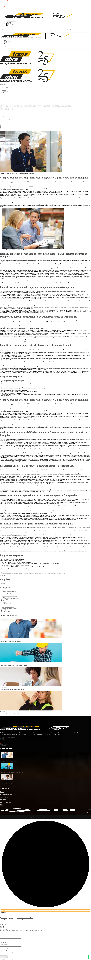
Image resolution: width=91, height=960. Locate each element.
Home (4, 115)
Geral (4, 602)
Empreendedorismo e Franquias (9, 596)
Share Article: (2, 575)
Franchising (31, 186)
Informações (5, 604)
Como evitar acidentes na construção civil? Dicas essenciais (12, 713)
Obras (4, 609)
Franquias (5, 117)
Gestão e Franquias (7, 603)
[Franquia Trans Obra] (27, 65)
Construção (5, 592)
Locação (4, 606)
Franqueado (5, 599)
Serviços (4, 610)
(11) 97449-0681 (7, 5)
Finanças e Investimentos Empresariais (11, 598)
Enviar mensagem (3, 957)
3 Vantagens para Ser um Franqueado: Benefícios (10, 641)
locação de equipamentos (8, 607)
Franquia (5, 600)
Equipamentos (6, 597)
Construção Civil (6, 593)
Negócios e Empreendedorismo (9, 608)
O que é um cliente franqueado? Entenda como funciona (12, 689)
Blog (4, 116)
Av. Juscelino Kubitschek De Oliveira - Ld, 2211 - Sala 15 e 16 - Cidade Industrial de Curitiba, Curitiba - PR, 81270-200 (23, 930)
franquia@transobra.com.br (5, 744)
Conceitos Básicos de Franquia (9, 591)
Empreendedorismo (7, 594)
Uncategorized (6, 611)
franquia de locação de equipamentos (15, 29)
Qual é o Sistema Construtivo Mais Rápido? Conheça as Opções (13, 665)
